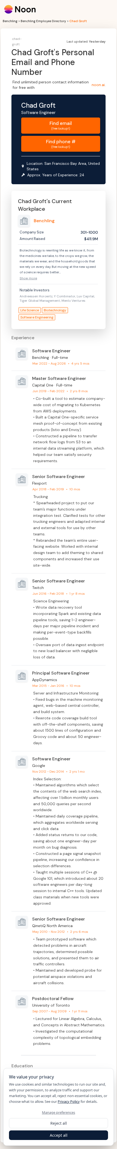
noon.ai (98, 84)
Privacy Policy (69, 1101)
